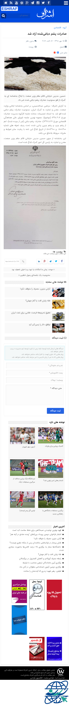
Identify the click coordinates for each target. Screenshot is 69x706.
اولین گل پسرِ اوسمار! (27, 510)
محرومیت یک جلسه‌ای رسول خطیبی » (34, 275)
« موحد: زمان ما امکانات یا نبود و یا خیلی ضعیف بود (33, 269)
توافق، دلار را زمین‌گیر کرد (39, 324)
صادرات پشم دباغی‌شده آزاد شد (47, 34)
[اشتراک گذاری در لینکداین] (39, 261)
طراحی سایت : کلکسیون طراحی (42, 678)
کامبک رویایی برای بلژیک (54, 446)
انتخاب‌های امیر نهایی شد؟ (53, 480)
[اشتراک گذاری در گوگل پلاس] (45, 261)
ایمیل (62, 46)
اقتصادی (57, 27)
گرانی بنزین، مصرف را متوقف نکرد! (35, 289)
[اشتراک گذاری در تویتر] (56, 261)
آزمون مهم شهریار (28, 446)
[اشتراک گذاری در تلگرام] (50, 261)
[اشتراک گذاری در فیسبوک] (61, 261)
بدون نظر (30, 41)
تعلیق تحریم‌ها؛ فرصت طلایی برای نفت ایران (30, 312)
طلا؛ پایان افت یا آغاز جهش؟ (38, 300)
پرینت (32, 46)
